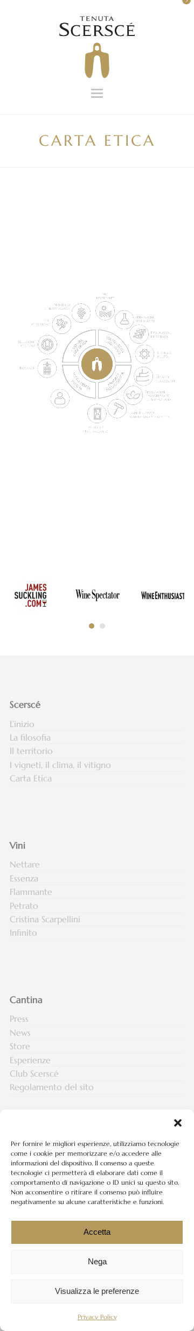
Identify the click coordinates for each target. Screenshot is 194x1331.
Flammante (31, 891)
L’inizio (22, 723)
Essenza (24, 878)
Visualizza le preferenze (97, 1291)
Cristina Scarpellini (45, 919)
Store (20, 1046)
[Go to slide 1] (91, 626)
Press (19, 1018)
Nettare (25, 864)
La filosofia (30, 737)
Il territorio (31, 750)
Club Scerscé (34, 1073)
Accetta (97, 1231)
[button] (177, 1123)
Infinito (23, 932)
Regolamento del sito (52, 1086)
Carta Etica (31, 778)
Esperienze (30, 1060)
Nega (97, 1261)
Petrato (24, 905)
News (20, 1032)
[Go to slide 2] (102, 626)
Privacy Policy (97, 1317)
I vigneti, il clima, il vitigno (60, 764)
